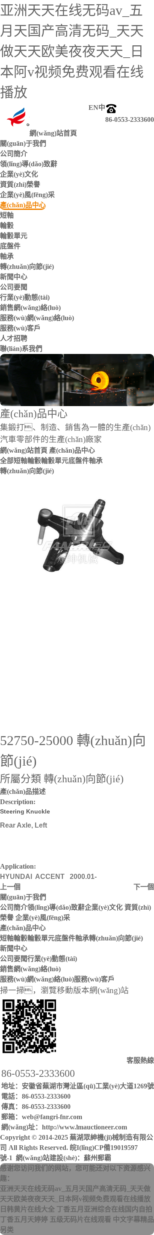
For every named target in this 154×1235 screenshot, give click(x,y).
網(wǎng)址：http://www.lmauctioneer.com (64, 1127)
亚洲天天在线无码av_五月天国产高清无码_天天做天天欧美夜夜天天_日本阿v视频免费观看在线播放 (72, 51)
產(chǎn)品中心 (23, 927)
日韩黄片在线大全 (27, 1209)
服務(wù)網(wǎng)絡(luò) (37, 317)
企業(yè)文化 (19, 174)
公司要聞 (13, 287)
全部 (7, 460)
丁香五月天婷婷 (24, 1219)
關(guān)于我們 (23, 897)
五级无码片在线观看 (80, 1219)
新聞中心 (13, 948)
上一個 (10, 886)
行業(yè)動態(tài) (25, 297)
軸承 (7, 256)
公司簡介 (13, 153)
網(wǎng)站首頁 (23, 450)
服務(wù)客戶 (20, 328)
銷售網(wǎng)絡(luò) (30, 969)
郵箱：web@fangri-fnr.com (41, 1116)
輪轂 (7, 225)
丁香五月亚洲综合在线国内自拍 (104, 1209)
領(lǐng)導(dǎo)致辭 (28, 164)
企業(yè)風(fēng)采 (27, 194)
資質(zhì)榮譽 (20, 184)
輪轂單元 (13, 235)
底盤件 (10, 246)
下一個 (143, 886)
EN (93, 107)
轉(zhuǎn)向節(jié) (27, 266)
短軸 (7, 215)
